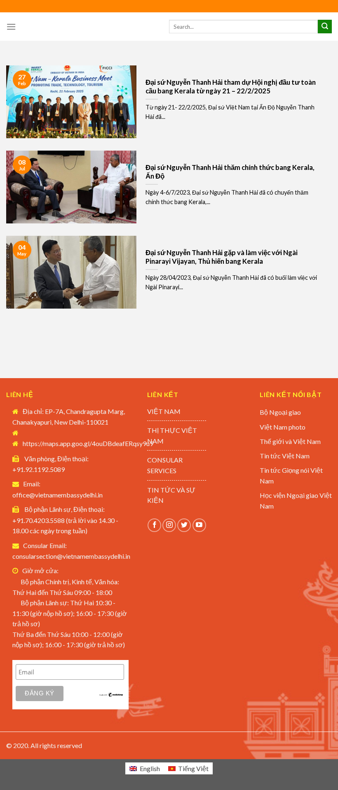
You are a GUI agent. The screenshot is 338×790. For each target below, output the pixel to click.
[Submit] (325, 27)
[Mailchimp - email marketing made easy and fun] (111, 694)
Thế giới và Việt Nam (290, 441)
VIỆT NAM (164, 411)
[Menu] (11, 26)
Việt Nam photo (282, 427)
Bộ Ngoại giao (280, 412)
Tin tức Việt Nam (285, 456)
